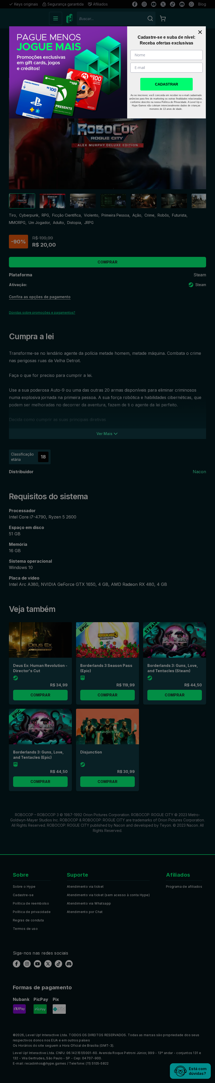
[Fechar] (200, 32)
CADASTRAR (166, 84)
